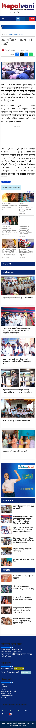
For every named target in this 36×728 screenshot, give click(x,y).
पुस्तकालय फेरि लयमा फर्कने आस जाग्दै (15, 451)
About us (4, 684)
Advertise (4, 686)
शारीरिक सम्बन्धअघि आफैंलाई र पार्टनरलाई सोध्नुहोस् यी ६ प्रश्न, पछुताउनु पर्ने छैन (22, 620)
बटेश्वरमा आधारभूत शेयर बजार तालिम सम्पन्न (16, 420)
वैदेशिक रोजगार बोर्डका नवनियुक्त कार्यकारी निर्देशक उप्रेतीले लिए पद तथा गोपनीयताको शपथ (17, 391)
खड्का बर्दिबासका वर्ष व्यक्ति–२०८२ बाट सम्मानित (18, 298)
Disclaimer (18, 725)
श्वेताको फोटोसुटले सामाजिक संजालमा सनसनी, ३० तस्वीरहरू (22, 598)
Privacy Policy (6, 693)
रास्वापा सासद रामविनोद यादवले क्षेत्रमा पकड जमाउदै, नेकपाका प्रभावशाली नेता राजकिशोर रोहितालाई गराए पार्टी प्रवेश (16, 330)
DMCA (24, 725)
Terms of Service (7, 695)
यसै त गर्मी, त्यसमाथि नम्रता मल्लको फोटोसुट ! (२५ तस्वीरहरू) (23, 587)
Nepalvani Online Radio (9, 691)
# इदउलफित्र (6, 182)
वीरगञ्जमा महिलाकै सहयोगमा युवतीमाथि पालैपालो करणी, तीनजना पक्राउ (22, 610)
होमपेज (4, 34)
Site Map (4, 698)
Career (3, 689)
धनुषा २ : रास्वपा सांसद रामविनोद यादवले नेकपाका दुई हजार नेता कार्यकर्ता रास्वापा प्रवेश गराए (17, 361)
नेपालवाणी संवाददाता (10, 50)
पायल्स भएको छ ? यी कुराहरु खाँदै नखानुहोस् (23, 577)
